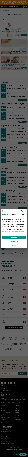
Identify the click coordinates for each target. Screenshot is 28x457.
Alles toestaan (14, 237)
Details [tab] (14, 214)
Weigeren (14, 245)
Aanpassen (13, 241)
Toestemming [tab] (5, 214)
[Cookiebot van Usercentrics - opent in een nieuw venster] (20, 211)
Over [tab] (23, 214)
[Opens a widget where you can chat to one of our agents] (23, 454)
